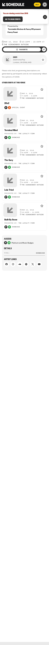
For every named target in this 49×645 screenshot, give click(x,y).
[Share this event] (44, 49)
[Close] (45, 17)
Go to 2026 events (12, 19)
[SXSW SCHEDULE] (13, 4)
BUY (37, 5)
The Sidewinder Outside (16, 44)
